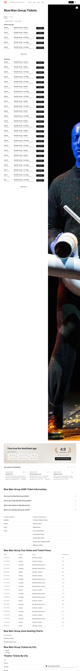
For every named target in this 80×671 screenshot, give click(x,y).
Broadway (6, 520)
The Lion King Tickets (38, 530)
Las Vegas (21, 564)
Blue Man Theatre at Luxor (38, 564)
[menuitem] (30, 2)
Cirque (5, 530)
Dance (5, 527)
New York (6, 670)
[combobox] (18, 2)
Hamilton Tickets (37, 523)
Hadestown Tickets (38, 545)
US (13, 24)
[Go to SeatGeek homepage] (5, 2)
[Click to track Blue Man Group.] (77, 8)
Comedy (6, 523)
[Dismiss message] (77, 666)
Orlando (20, 557)
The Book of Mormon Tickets (40, 520)
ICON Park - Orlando (37, 557)
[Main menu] (75, 2)
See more (23, 479)
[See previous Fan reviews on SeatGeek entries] (68, 467)
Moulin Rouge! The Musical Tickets (41, 541)
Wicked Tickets (37, 527)
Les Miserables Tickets (38, 538)
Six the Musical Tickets (38, 534)
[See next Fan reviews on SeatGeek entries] (74, 467)
